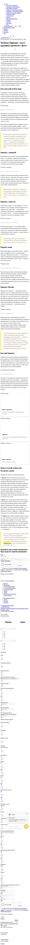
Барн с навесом (6, 459)
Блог (7, 24)
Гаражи (5, 592)
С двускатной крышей (9, 586)
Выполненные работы (11, 18)
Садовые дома (9, 15)
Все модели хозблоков (11, 5)
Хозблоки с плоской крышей (13, 13)
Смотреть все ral (10, 688)
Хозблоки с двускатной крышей (14, 10)
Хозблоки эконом (10, 14)
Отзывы (8, 20)
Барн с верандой (7, 409)
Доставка (8, 21)
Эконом (5, 591)
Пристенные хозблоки (11, 8)
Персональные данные (22, 608)
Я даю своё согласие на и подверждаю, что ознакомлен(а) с (14, 570)
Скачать (3, 943)
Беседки (8, 17)
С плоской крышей (8, 589)
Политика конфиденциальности (9, 608)
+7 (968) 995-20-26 (8, 26)
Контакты (8, 23)
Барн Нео (5, 434)
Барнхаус (5, 583)
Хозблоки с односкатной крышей (14, 11)
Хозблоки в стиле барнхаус (13, 7)
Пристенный (6, 585)
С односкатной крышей (9, 588)
